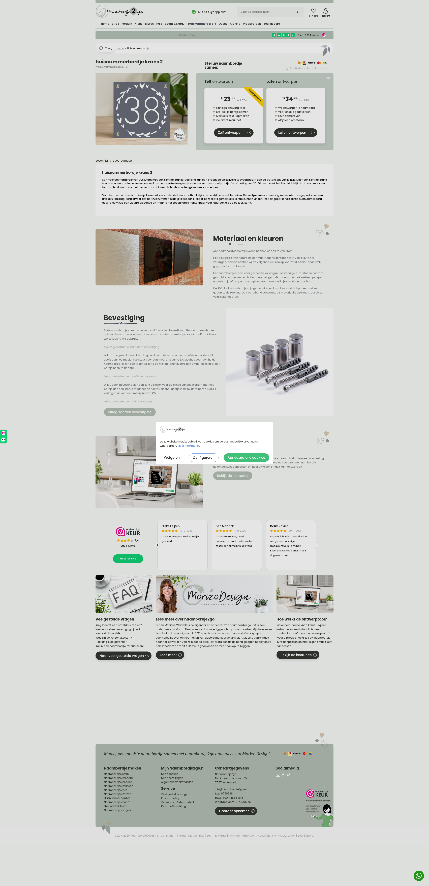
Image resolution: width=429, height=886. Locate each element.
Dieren (192, 836)
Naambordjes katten (117, 794)
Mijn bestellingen (172, 778)
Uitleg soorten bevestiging (130, 412)
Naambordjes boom (117, 802)
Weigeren (172, 457)
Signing (271, 836)
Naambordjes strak (116, 774)
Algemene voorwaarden (177, 782)
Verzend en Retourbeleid (177, 802)
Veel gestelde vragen (175, 794)
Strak (160, 836)
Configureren (203, 457)
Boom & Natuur (216, 836)
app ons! (220, 12)
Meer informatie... (188, 446)
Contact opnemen (234, 811)
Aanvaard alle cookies (246, 457)
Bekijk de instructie (232, 475)
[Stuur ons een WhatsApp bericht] (419, 876)
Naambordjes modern (118, 778)
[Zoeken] (298, 12)
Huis (201, 836)
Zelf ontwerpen (230, 132)
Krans (182, 836)
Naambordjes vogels (117, 810)
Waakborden (286, 836)
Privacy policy (170, 798)
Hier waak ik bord (115, 806)
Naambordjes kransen (118, 786)
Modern (170, 836)
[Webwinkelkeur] (319, 808)
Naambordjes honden (118, 782)
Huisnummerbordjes (117, 798)
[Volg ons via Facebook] (283, 774)
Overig (260, 836)
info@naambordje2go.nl (231, 789)
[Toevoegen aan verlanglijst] (328, 78)
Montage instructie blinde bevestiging (129, 401)
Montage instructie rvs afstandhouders (130, 376)
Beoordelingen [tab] (122, 161)
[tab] (103, 161)
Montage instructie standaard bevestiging (131, 347)
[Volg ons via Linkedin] (288, 774)
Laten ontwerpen (292, 132)
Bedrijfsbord (305, 836)
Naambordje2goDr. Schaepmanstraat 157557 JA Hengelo (231, 778)
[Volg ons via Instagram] (278, 774)
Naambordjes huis (115, 790)
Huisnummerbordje (241, 836)
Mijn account (169, 774)
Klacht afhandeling (173, 806)
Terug (108, 48)
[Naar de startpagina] (121, 11)
